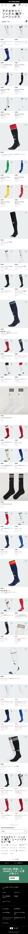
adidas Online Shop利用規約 (19, 913)
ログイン (7, 863)
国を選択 (16, 928)
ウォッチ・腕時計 (13, 851)
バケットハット (4, 848)
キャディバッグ (22, 848)
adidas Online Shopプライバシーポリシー (7, 918)
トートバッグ (13, 847)
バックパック (13, 845)
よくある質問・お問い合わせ (7, 888)
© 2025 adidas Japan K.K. (14, 932)
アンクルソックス (4, 854)
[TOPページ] (14, 6)
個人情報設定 (17, 908)
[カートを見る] (25, 5)
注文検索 (16, 887)
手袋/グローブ (22, 845)
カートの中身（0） (18, 863)
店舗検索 (16, 896)
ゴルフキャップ (22, 851)
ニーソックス (4, 850)
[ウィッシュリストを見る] (5, 5)
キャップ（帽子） (4, 845)
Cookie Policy (5, 923)
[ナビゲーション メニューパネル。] (2, 5)
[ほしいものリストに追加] (11, 26)
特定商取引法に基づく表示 (19, 918)
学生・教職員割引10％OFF (6, 897)
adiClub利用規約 (6, 912)
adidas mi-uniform (6, 901)
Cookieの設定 (5, 908)
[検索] (22, 5)
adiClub (4, 892)
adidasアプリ (17, 892)
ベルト (12, 853)
